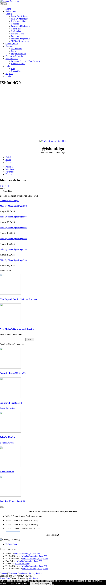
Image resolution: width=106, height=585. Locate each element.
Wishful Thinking (8, 437)
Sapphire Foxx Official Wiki (13, 373)
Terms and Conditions (17, 573)
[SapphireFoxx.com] (9, 1)
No (36, 584)
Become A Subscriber (15, 56)
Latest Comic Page (19, 16)
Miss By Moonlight (19, 19)
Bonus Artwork (18, 63)
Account (9, 46)
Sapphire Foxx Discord (11, 403)
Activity (9, 157)
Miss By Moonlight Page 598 (13, 206)
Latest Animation (7, 408)
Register (9, 73)
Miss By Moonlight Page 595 (13, 238)
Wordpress (33, 578)
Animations (11, 11)
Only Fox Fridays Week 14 (12, 501)
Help (8, 66)
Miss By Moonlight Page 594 (13, 249)
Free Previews (12, 58)
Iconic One (5, 578)
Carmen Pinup (7, 471)
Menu (3, 4)
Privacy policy (45, 584)
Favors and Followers (20, 26)
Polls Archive (11, 544)
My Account (16, 48)
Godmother (16, 31)
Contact (3, 573)
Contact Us (16, 71)
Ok (32, 584)
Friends (9, 162)
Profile (8, 159)
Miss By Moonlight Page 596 (13, 227)
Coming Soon (12, 43)
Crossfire (15, 24)
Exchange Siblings (19, 21)
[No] (53, 584)
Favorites (10, 172)
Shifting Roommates (20, 41)
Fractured (15, 36)
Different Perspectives (20, 38)
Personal (9, 167)
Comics (9, 14)
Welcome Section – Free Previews (26, 61)
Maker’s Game (17, 34)
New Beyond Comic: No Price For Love (18, 299)
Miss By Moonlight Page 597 (13, 217)
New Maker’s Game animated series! (17, 329)
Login (13, 51)
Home (8, 9)
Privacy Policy (35, 573)
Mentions (10, 169)
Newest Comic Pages (9, 200)
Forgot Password (18, 53)
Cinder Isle (16, 29)
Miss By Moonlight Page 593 (13, 260)
